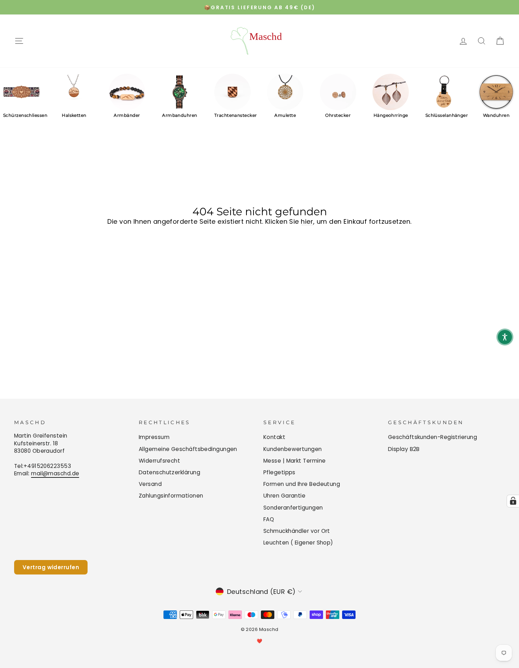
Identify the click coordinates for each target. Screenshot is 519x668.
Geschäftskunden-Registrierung (432, 437)
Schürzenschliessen (21, 115)
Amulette (285, 115)
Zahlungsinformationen (171, 495)
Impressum (154, 437)
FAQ (268, 519)
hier (307, 221)
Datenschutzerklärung (169, 472)
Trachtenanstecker (232, 115)
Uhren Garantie (284, 495)
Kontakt (274, 437)
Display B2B (404, 449)
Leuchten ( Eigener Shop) (298, 542)
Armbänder (127, 115)
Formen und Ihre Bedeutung (301, 484)
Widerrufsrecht (159, 460)
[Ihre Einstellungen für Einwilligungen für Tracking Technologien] (513, 501)
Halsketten (74, 115)
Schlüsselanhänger (443, 115)
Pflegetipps (279, 472)
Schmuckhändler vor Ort (296, 531)
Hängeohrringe (391, 115)
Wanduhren (496, 115)
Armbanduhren (179, 115)
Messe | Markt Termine (294, 460)
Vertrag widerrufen (51, 567)
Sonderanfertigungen (293, 507)
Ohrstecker (338, 115)
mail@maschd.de (55, 473)
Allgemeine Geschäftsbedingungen (188, 449)
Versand (150, 484)
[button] (504, 337)
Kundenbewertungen (292, 449)
